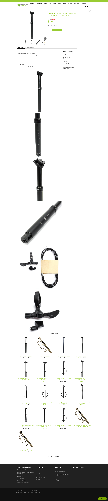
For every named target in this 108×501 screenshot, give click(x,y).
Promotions (75, 1)
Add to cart (57, 29)
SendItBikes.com (20, 473)
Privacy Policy (38, 473)
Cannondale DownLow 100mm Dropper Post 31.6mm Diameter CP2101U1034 (62, 14)
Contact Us (38, 479)
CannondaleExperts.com (27, 490)
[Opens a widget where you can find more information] (102, 498)
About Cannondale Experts (40, 477)
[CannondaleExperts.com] (22, 5)
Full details (20, 47)
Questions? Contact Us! (83, 1)
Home (71, 1)
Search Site (38, 471)
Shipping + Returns (39, 475)
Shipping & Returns (29, 47)
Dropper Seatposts (55, 11)
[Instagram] (90, 1)
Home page (38, 470)
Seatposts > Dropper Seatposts (70, 70)
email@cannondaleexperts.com (24, 482)
